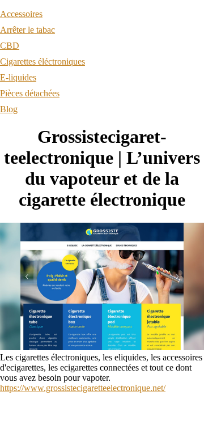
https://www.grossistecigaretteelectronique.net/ (82, 388)
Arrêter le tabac (27, 30)
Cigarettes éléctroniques (42, 61)
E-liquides (18, 77)
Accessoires (21, 14)
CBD (9, 45)
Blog (9, 109)
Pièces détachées (30, 93)
